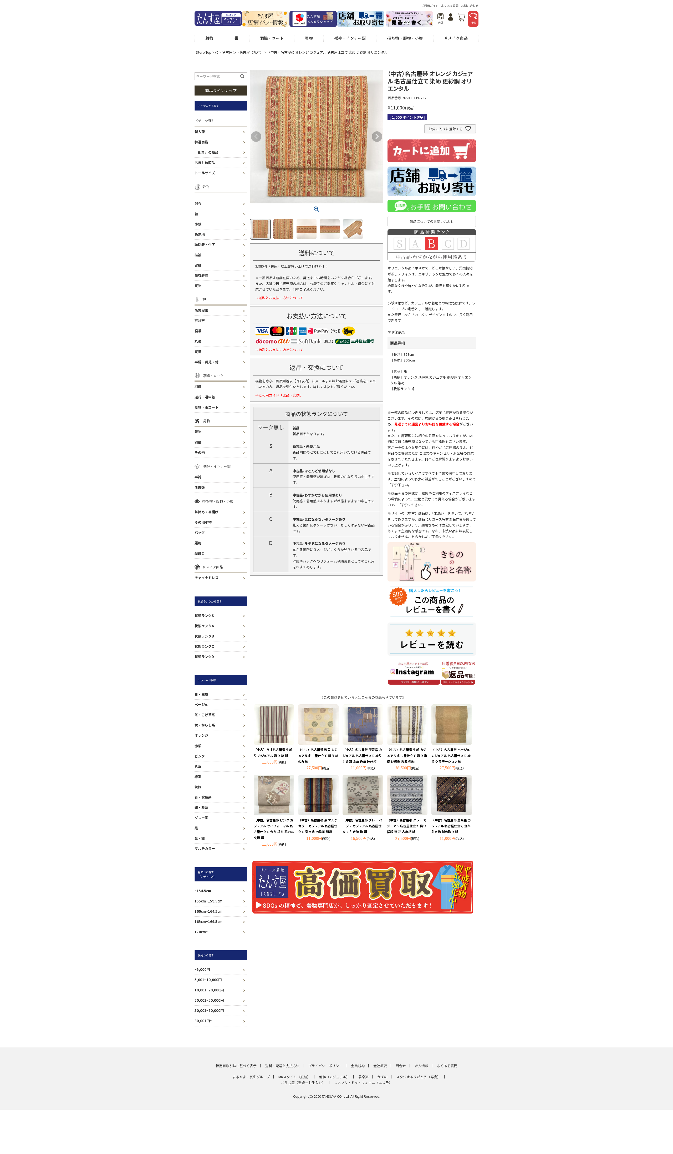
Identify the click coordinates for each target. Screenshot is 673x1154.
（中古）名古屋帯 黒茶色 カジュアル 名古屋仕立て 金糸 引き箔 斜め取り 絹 (451, 826)
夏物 (198, 285)
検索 (473, 22)
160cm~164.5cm (208, 911)
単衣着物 (201, 275)
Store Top (203, 52)
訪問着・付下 (205, 244)
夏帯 (198, 351)
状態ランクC (204, 646)
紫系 (198, 766)
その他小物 (203, 522)
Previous (256, 136)
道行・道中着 (205, 396)
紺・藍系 (201, 807)
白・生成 (201, 694)
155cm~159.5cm (208, 901)
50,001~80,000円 (209, 1010)
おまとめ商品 (205, 162)
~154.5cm (203, 890)
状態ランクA (204, 625)
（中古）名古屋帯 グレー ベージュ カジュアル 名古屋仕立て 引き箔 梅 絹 (362, 826)
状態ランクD (204, 656)
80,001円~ (203, 1020)
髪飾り (200, 553)
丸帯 (198, 341)
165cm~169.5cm (208, 921)
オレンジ (201, 735)
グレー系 (201, 817)
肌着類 (200, 487)
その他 (200, 452)
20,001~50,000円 (209, 1000)
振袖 (198, 254)
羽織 (198, 386)
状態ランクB (204, 636)
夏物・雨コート (206, 407)
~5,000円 (202, 969)
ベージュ (201, 704)
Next (377, 136)
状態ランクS (204, 615)
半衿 (198, 476)
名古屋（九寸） (251, 52)
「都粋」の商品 (206, 152)
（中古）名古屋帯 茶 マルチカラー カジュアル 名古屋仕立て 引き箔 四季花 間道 (318, 826)
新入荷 (200, 131)
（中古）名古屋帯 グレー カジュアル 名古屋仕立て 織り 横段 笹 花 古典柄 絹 (406, 826)
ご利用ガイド (430, 5)
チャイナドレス (206, 577)
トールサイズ (205, 172)
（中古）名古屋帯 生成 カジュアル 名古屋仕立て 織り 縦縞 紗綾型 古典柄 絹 (407, 755)
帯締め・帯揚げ (206, 511)
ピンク (200, 756)
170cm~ (201, 931)
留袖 (198, 265)
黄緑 (198, 786)
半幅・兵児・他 (206, 361)
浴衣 (198, 203)
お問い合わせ (469, 5)
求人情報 (421, 1065)
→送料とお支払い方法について (279, 297)
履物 (198, 542)
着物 (198, 431)
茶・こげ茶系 (205, 714)
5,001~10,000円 (208, 979)
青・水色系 (203, 797)
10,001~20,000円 (209, 989)
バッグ (200, 532)
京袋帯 (200, 320)
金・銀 (200, 838)
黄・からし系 (205, 724)
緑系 (198, 776)
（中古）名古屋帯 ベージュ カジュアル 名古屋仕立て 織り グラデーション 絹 (451, 755)
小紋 (198, 224)
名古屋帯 (229, 52)
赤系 (198, 745)
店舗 (440, 22)
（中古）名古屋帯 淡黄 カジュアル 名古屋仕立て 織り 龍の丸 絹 (318, 755)
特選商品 (201, 141)
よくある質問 (449, 5)
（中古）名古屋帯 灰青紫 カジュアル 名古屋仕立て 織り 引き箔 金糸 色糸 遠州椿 (362, 755)
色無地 (200, 234)
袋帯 (198, 330)
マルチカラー (205, 848)
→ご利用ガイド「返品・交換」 (279, 395)
